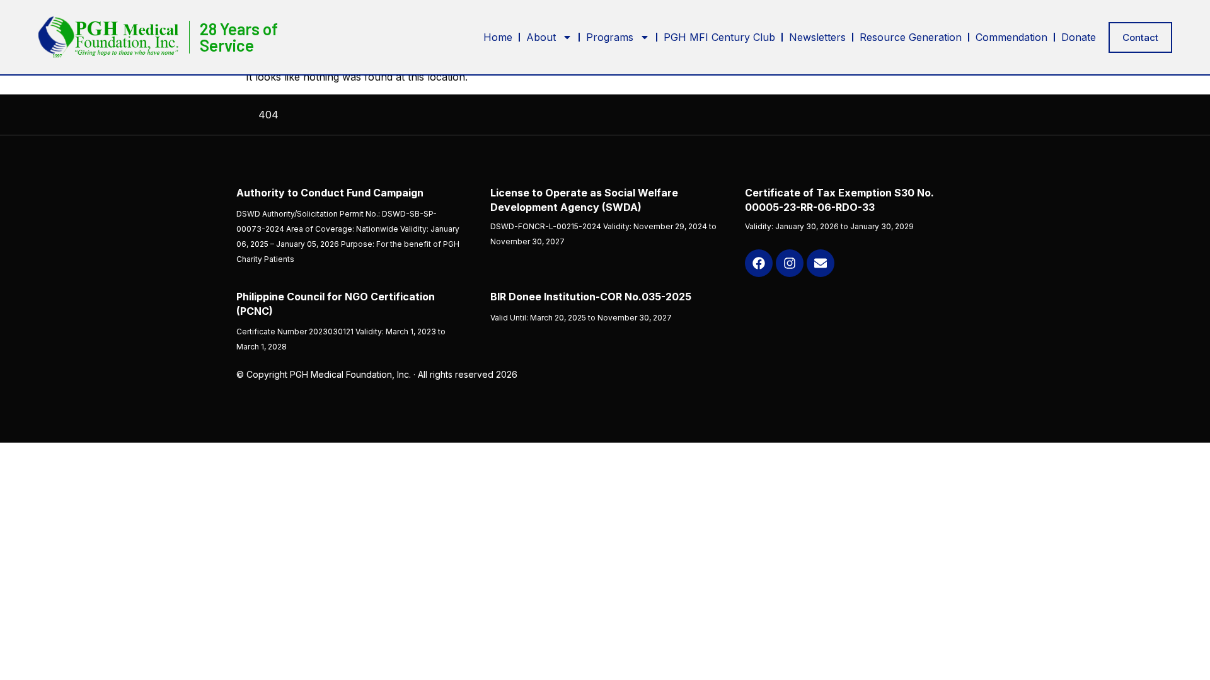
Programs (609, 37)
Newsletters (817, 37)
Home (497, 37)
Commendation (1011, 37)
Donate (1078, 37)
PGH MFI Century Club (719, 37)
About (541, 37)
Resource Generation (911, 37)
